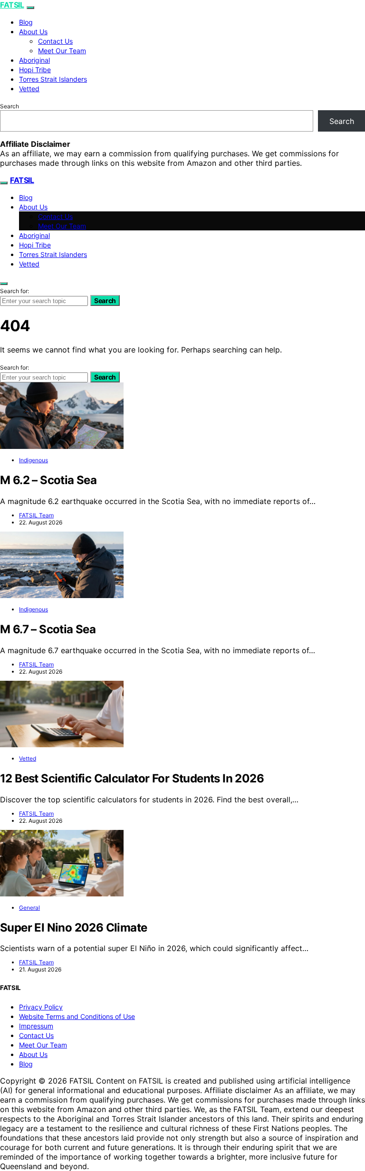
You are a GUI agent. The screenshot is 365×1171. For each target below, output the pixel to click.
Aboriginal (34, 60)
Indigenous (33, 460)
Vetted (29, 89)
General (29, 907)
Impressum (36, 1026)
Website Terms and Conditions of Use (77, 1016)
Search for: (14, 291)
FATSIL (12, 5)
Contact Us (55, 41)
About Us (33, 32)
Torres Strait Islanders (53, 79)
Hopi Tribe (35, 70)
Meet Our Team (62, 51)
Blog (26, 22)
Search (9, 106)
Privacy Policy (41, 1007)
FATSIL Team (36, 515)
